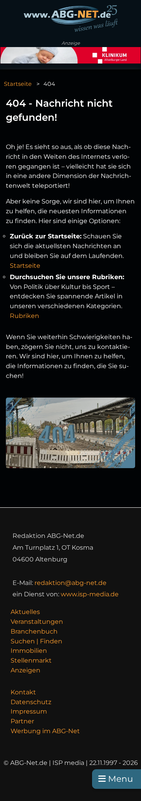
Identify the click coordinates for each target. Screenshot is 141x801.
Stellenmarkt (31, 660)
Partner (22, 721)
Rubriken (24, 316)
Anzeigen (25, 670)
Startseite (18, 83)
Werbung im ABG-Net (45, 731)
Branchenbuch (34, 631)
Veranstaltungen (37, 621)
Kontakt (23, 692)
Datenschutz (31, 702)
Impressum (29, 711)
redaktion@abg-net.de (70, 583)
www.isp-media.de (90, 594)
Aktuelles (25, 612)
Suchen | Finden (36, 641)
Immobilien (29, 650)
